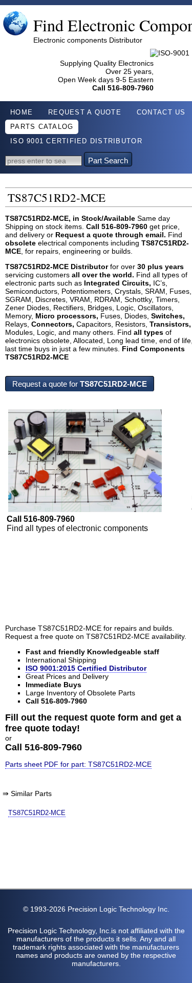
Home (21, 112)
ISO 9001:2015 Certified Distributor (86, 668)
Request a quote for (79, 384)
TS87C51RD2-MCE (37, 813)
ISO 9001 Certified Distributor (76, 141)
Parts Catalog (41, 126)
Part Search (108, 160)
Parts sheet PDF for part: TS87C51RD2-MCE (78, 764)
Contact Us (161, 112)
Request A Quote (84, 112)
